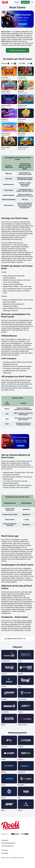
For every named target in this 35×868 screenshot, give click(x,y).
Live (12, 63)
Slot (29, 63)
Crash (20, 63)
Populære (4, 63)
